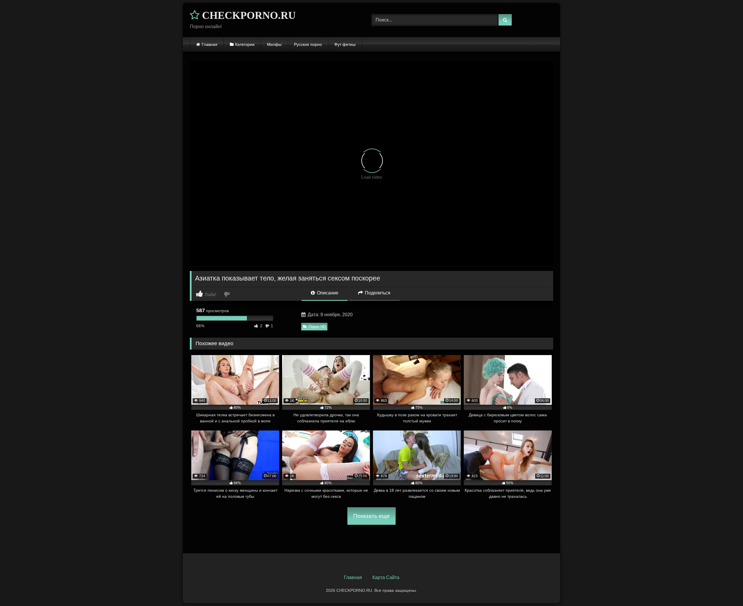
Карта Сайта (385, 577)
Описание (327, 292)
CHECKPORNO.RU (247, 15)
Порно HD (317, 326)
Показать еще (371, 516)
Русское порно (308, 44)
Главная (209, 44)
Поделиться (377, 292)
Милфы (274, 44)
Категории (245, 44)
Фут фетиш (345, 44)
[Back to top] (725, 588)
